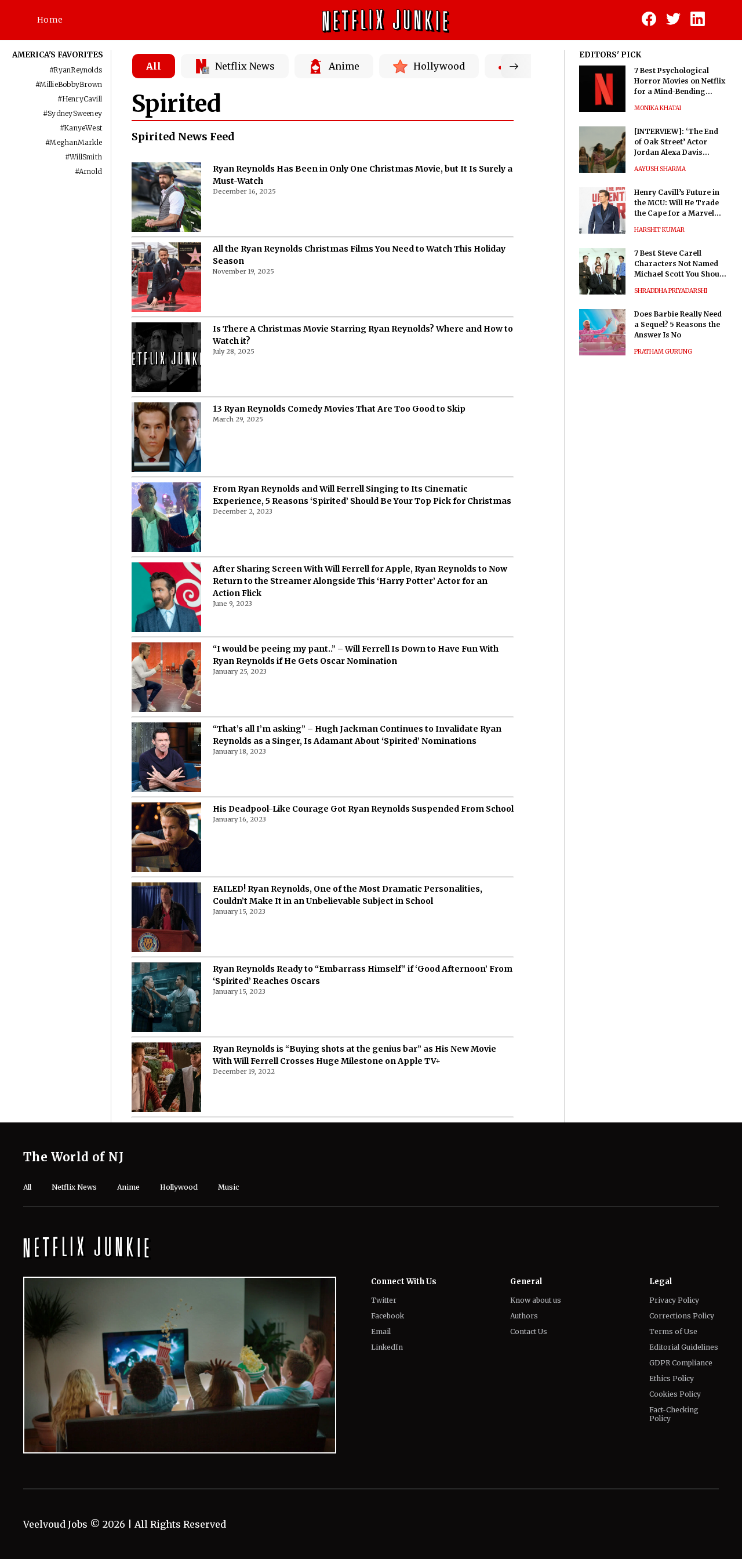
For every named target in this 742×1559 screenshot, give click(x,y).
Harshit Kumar (659, 230)
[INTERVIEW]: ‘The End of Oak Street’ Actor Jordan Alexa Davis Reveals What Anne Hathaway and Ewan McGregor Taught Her (676, 142)
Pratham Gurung (663, 351)
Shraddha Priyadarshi (670, 291)
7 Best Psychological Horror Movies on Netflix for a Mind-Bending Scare (679, 81)
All (153, 66)
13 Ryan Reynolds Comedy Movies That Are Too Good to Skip (339, 409)
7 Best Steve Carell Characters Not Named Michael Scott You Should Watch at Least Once (680, 264)
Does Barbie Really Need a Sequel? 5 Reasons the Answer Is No (678, 324)
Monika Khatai (657, 108)
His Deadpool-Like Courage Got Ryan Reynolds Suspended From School (363, 809)
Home (50, 19)
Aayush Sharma (660, 169)
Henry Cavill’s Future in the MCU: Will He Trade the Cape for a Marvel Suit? (676, 203)
